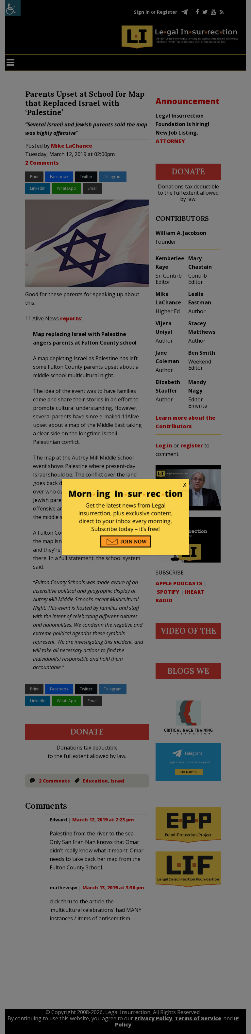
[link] (125, 485)
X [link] (184, 485)
